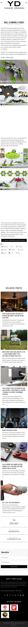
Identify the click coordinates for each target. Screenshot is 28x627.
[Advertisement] (14, 15)
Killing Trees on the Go (14, 530)
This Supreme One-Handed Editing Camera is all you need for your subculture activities (12, 466)
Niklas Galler (9, 57)
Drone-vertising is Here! (9, 430)
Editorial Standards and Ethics (8, 590)
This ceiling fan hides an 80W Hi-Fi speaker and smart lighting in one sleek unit (13, 316)
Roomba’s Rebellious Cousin (14, 538)
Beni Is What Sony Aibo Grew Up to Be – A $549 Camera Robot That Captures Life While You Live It (13, 354)
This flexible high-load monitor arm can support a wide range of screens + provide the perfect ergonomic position (14, 391)
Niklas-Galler (14, 523)
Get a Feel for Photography (11, 503)
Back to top (13, 624)
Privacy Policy (18, 590)
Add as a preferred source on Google (15, 240)
